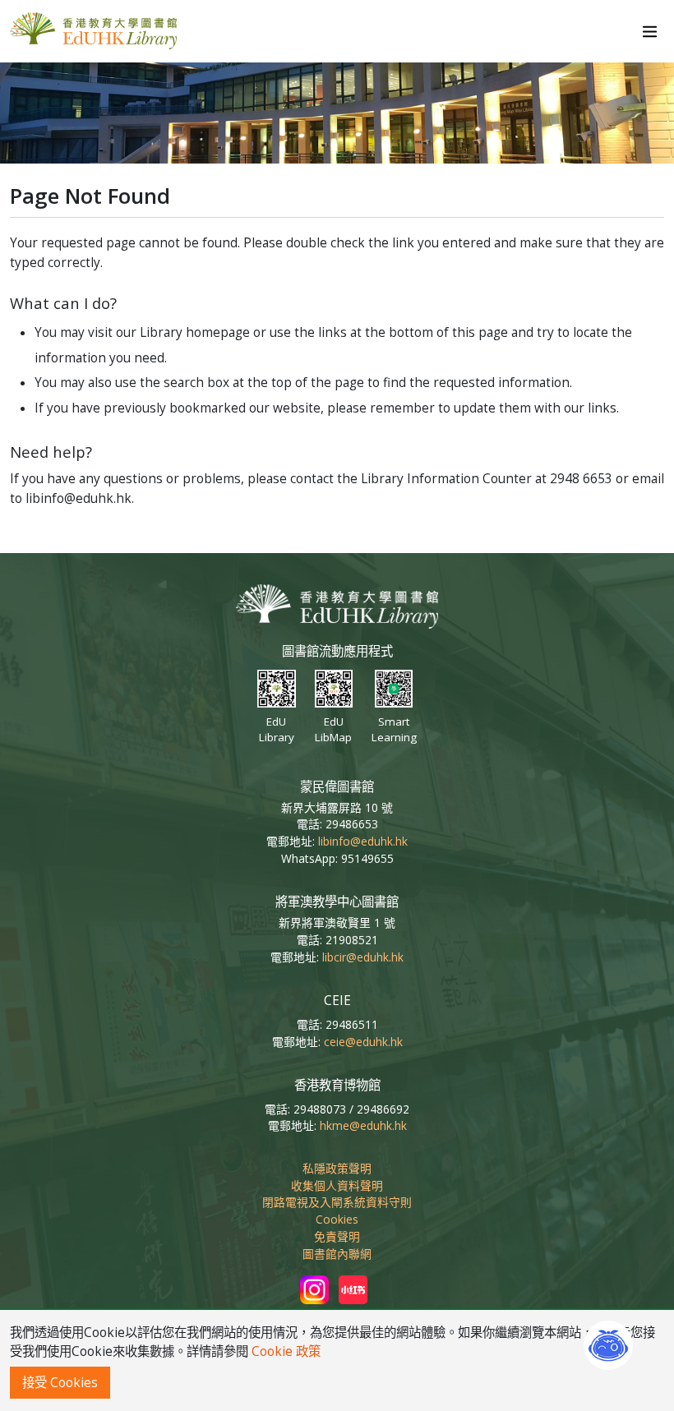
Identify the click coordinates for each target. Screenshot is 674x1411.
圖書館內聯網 (337, 1253)
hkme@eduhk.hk (363, 1125)
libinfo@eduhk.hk (363, 841)
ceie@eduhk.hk (363, 1041)
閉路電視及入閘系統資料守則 (337, 1202)
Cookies (337, 1219)
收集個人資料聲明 (337, 1185)
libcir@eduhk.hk (363, 957)
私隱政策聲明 (337, 1168)
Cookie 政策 (286, 1351)
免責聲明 (337, 1236)
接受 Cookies (60, 1382)
